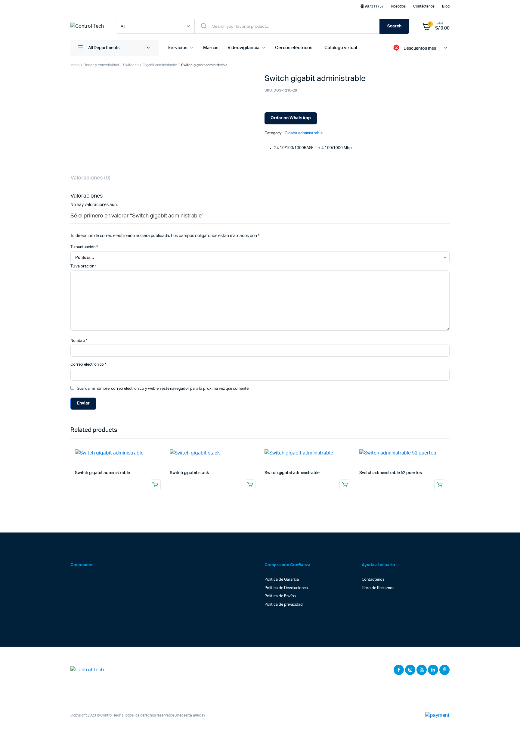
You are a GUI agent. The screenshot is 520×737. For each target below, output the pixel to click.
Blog (446, 6)
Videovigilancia (244, 47)
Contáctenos (424, 6)
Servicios (177, 47)
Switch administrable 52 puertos (390, 473)
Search (394, 26)
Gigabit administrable (160, 65)
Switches (130, 65)
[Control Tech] (87, 26)
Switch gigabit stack (189, 473)
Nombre (78, 341)
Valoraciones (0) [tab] (90, 178)
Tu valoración (83, 266)
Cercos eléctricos (293, 47)
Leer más (155, 484)
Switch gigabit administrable (102, 473)
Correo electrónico (88, 365)
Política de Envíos (280, 596)
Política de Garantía (282, 580)
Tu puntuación (84, 247)
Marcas (210, 47)
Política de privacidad (284, 605)
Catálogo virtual (341, 47)
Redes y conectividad (101, 65)
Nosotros (398, 6)
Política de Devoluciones (286, 588)
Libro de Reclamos (378, 588)
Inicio (74, 65)
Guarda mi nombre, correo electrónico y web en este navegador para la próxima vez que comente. (163, 389)
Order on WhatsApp (291, 118)
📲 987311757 (371, 6)
